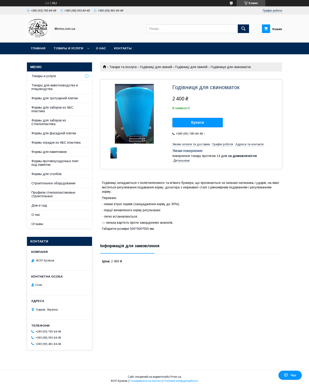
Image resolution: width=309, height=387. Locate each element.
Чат (293, 375)
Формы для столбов (46, 174)
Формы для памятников (49, 152)
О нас (101, 48)
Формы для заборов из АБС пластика (52, 109)
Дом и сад (39, 205)
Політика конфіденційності (181, 380)
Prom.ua (176, 376)
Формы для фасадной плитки (53, 133)
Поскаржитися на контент (145, 380)
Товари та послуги (123, 67)
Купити (197, 122)
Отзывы (37, 224)
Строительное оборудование (53, 183)
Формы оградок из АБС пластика (56, 142)
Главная (38, 48)
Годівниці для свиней (156, 67)
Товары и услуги (68, 48)
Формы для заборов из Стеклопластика (48, 122)
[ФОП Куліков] (38, 36)
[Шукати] (243, 28)
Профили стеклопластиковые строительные (53, 194)
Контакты (123, 48)
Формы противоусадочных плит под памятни (55, 162)
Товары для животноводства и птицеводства (54, 87)
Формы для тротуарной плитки (54, 98)
